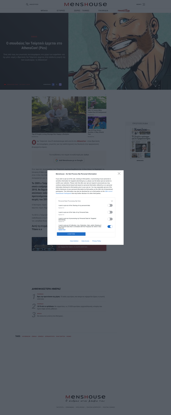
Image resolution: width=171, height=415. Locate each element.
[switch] (110, 205)
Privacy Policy (96, 241)
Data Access (85, 241)
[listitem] (85, 201)
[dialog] (85, 207)
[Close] (120, 174)
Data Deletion (74, 241)
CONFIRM (71, 234)
